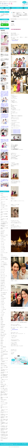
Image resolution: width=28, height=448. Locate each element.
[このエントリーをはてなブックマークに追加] (14, 21)
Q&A (2, 348)
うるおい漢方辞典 (3, 257)
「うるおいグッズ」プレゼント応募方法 (4, 410)
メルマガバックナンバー (4, 404)
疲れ (2, 329)
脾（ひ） (2, 272)
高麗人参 (2, 288)
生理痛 (2, 327)
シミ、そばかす (3, 309)
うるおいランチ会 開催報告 (4, 217)
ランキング (3, 230)
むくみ (2, 304)
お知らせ (2, 401)
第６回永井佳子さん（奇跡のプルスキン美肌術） (4, 432)
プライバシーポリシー (18, 443)
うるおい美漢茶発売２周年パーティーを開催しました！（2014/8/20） (4, 180)
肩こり (2, 337)
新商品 (2, 233)
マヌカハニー (3, 249)
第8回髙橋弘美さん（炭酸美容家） (4, 417)
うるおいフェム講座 (3, 365)
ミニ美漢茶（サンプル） (4, 379)
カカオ (2, 241)
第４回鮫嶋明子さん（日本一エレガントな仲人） (4, 426)
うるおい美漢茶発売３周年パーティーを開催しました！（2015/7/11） (4, 171)
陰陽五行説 (3, 285)
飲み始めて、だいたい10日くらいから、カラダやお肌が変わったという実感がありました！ (4, 151)
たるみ (2, 301)
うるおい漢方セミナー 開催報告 (4, 219)
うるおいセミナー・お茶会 (4, 200)
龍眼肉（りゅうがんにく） (4, 290)
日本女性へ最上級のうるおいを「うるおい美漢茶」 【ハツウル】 (9, 444)
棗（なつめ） (3, 277)
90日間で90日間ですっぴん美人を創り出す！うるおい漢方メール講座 (19, 360)
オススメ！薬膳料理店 (4, 264)
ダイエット (3, 312)
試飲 (2, 382)
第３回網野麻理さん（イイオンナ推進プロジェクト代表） (4, 423)
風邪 (2, 343)
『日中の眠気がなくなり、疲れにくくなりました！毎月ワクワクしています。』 (4, 127)
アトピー (2, 306)
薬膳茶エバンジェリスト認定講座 (4, 228)
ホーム (1, 443)
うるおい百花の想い (4, 292)
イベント (2, 207)
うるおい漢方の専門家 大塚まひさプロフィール (9, 443)
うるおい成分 (3, 236)
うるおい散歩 (3, 204)
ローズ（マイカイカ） (4, 252)
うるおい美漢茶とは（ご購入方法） (4, 352)
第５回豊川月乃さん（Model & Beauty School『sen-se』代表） (4, 429)
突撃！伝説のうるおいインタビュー (4, 412)
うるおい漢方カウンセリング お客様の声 (4, 370)
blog (5, 9)
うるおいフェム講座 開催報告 (4, 214)
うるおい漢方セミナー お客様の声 (4, 372)
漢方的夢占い (3, 283)
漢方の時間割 (3, 280)
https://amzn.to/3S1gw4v (15, 40)
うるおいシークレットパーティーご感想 (4, 361)
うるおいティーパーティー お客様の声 (4, 363)
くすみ (2, 296)
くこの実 (2, 261)
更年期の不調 (3, 324)
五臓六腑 (2, 266)
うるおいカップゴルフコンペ (4, 209)
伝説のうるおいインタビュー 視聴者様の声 (4, 392)
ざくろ (2, 238)
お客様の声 (2, 355)
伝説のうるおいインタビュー (4, 407)
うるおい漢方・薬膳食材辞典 (4, 259)
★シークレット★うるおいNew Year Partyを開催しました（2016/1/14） (5, 162)
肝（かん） (3, 269)
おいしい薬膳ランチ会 (4, 388)
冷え (2, 321)
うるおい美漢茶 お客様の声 (4, 377)
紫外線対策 (3, 335)
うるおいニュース (3, 201)
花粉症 (2, 340)
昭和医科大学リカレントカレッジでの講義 (4, 226)
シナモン (2, 244)
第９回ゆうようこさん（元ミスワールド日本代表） (4, 438)
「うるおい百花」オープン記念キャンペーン (4, 197)
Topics (2, 195)
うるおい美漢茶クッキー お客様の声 (4, 386)
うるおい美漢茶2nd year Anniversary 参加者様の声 (4, 375)
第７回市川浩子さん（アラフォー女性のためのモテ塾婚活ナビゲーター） (4, 435)
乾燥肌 (1, 317)
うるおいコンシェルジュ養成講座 (4, 212)
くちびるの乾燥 (3, 298)
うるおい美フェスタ (4, 221)
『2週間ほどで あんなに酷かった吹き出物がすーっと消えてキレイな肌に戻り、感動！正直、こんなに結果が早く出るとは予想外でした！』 (4, 105)
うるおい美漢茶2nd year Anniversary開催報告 (4, 223)
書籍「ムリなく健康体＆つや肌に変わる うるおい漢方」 (4, 395)
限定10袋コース (3, 384)
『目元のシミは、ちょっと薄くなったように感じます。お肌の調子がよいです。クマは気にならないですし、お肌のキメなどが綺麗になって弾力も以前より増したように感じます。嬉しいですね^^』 (4, 94)
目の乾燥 (2, 332)
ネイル (2, 315)
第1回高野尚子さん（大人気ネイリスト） (4, 415)
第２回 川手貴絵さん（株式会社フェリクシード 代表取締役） (4, 420)
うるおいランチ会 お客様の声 (4, 367)
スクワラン (2, 246)
